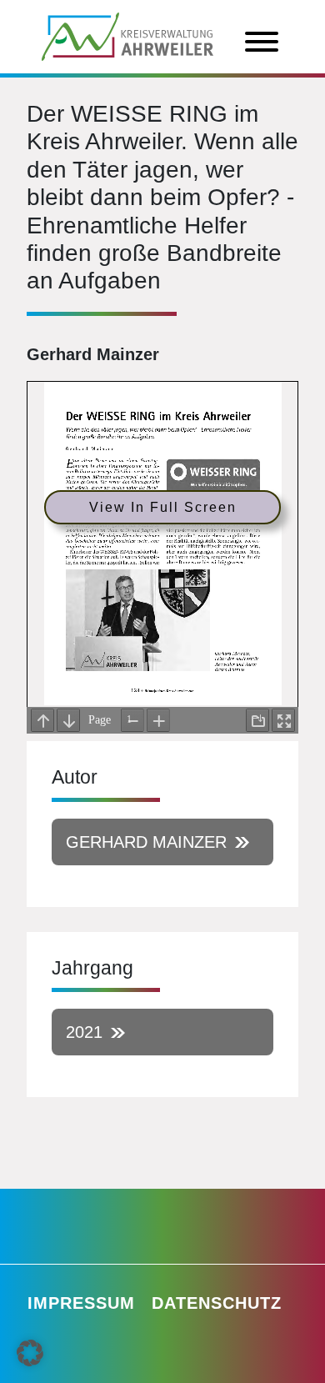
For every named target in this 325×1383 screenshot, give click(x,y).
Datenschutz (217, 1303)
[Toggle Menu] (261, 42)
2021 (84, 1032)
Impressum (81, 1303)
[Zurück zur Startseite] (127, 35)
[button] (30, 1353)
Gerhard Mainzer (146, 842)
